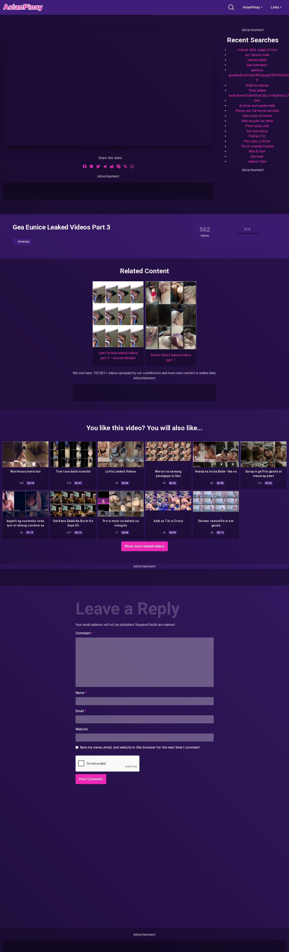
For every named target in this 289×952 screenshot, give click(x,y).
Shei (257, 101)
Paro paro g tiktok (257, 141)
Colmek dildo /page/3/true (257, 50)
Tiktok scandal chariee (257, 146)
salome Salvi (257, 161)
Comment (84, 633)
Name (81, 693)
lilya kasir (257, 156)
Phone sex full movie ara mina (257, 111)
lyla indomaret (257, 65)
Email (81, 711)
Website (82, 729)
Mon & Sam (257, 151)
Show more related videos (144, 546)
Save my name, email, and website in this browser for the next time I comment (140, 747)
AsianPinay (251, 7)
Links (275, 7)
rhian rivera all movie (257, 116)
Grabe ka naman (257, 85)
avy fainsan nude (257, 55)
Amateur (23, 241)
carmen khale (257, 60)
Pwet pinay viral (257, 126)
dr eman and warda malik (257, 106)
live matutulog (257, 131)
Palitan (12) (257, 136)
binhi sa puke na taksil (257, 121)
